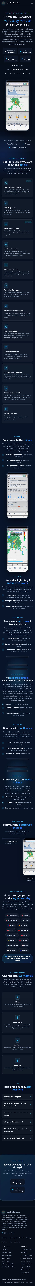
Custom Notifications (27, 1249)
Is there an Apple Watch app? (14, 1138)
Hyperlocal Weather (13, 3)
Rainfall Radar (6, 1258)
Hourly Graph (25, 1273)
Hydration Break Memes (9, 1267)
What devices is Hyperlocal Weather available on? (16, 1130)
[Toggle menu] (32, 3)
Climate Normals (26, 1261)
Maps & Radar (13, 1238)
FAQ (11, 1242)
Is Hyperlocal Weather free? (13, 1122)
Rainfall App (5, 1261)
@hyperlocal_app (9, 1233)
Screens (21, 1238)
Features (4, 1238)
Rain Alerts (24, 1252)
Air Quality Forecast (26, 1258)
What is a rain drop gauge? (13, 1097)
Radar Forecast (25, 1270)
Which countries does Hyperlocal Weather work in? (15, 1105)
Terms (31, 1282)
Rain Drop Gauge (7, 1255)
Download (17, 1242)
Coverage (29, 1238)
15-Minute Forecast (26, 1255)
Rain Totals (5, 1249)
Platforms (4, 1242)
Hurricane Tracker (26, 1264)
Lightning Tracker (26, 1267)
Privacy (27, 1282)
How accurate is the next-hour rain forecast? (16, 1114)
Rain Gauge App (6, 1252)
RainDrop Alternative (8, 1264)
